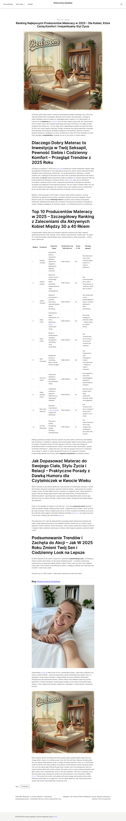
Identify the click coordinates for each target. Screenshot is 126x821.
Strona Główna (8, 4)
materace (59, 168)
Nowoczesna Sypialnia (63, 3)
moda (62, 515)
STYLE (34, 776)
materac (54, 121)
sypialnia (66, 19)
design (51, 324)
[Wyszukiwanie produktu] (121, 4)
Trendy (70, 180)
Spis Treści (19, 4)
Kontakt (30, 4)
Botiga (55, 816)
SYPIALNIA (24, 786)
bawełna (56, 410)
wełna (50, 410)
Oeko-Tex (75, 513)
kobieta (43, 672)
